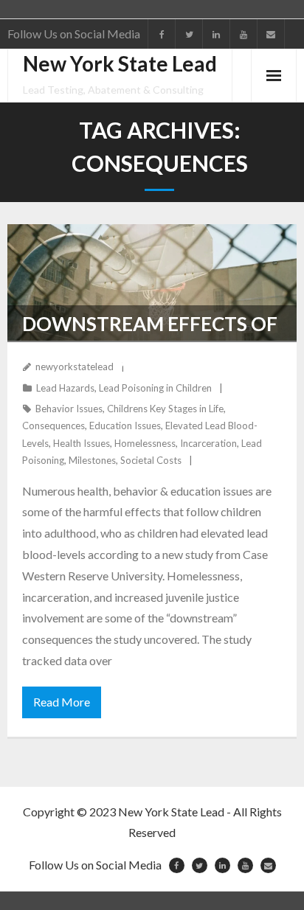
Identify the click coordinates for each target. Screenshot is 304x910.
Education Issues (125, 425)
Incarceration (208, 443)
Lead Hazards (65, 388)
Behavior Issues (69, 408)
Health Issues (81, 443)
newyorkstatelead (74, 366)
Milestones (92, 460)
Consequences (53, 425)
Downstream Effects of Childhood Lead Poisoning (149, 360)
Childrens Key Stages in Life (165, 408)
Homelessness (145, 443)
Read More (61, 702)
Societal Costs (151, 460)
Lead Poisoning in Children (155, 388)
